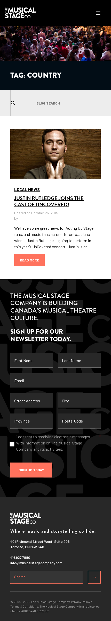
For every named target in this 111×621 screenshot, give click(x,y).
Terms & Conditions (24, 606)
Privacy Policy (80, 601)
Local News (27, 189)
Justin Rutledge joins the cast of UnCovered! (49, 201)
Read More (29, 260)
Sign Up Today (31, 470)
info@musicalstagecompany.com (36, 563)
